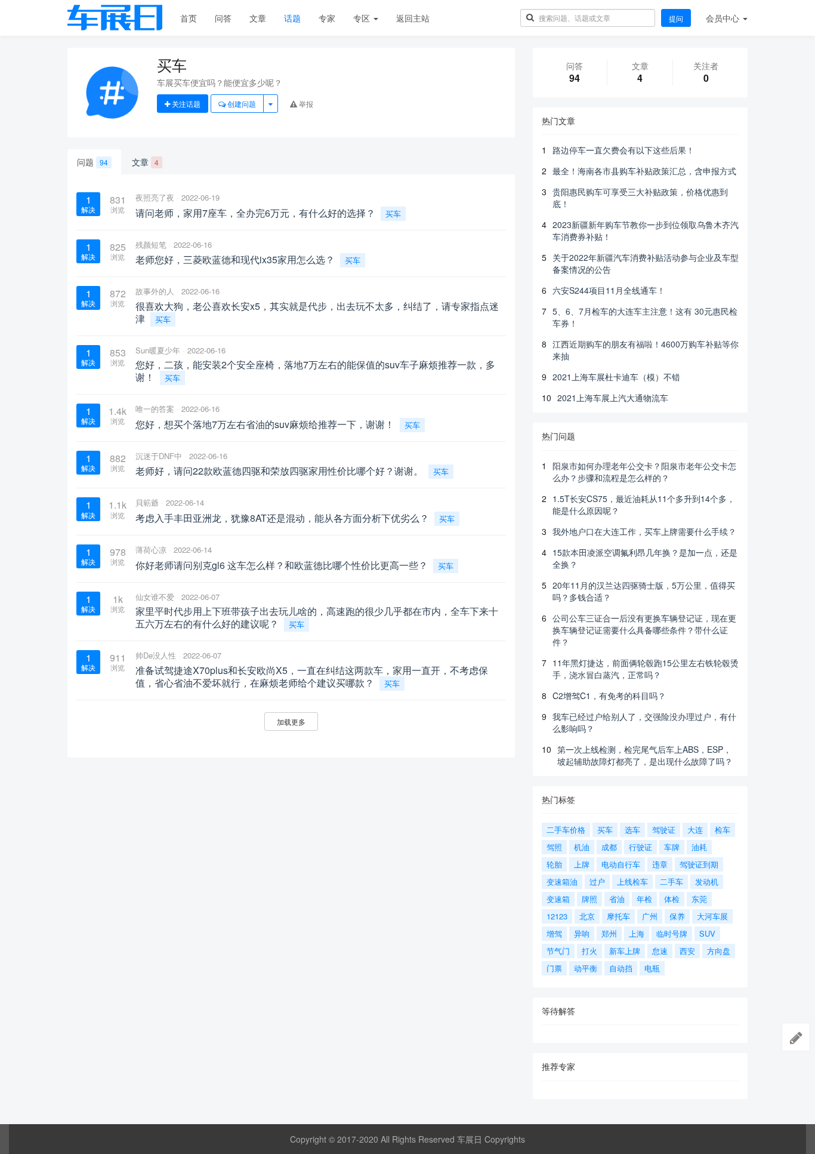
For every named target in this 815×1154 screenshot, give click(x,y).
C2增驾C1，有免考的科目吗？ (609, 695)
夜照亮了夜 (154, 197)
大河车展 (712, 916)
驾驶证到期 (699, 864)
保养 (677, 916)
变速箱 (558, 898)
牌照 (589, 898)
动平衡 (585, 968)
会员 (722, 18)
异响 (581, 933)
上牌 (581, 864)
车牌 (672, 847)
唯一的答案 (154, 408)
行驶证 (640, 847)
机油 (581, 847)
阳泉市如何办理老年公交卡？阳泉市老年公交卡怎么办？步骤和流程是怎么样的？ (644, 472)
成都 (609, 847)
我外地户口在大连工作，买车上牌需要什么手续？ (644, 531)
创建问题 (241, 104)
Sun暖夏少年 (157, 350)
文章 (257, 18)
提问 (676, 18)
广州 (649, 916)
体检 (672, 898)
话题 (292, 18)
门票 (554, 968)
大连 (695, 829)
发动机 (706, 881)
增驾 (554, 933)
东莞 (699, 898)
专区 (362, 18)
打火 (589, 950)
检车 (722, 829)
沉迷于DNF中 (158, 455)
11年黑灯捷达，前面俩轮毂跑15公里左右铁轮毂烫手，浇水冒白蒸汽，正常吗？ (645, 669)
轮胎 (554, 864)
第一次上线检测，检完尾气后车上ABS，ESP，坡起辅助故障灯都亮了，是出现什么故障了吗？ (645, 755)
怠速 (660, 950)
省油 (617, 898)
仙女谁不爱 (154, 596)
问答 (223, 18)
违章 (660, 864)
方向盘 (718, 950)
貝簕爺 (147, 502)
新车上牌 (624, 950)
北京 (587, 916)
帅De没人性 (155, 655)
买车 (393, 213)
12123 (557, 916)
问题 (92, 162)
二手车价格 (566, 829)
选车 (632, 829)
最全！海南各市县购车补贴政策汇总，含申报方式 (644, 171)
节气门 (558, 950)
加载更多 (291, 721)
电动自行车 (620, 864)
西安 (687, 950)
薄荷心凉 (150, 549)
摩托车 (618, 916)
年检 (644, 898)
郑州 (609, 933)
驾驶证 (663, 829)
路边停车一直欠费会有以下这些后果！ (623, 150)
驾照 (554, 847)
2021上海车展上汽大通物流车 (612, 398)
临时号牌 (671, 933)
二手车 (671, 881)
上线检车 (632, 881)
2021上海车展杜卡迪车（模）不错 (616, 377)
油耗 (699, 847)
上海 (636, 933)
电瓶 (652, 968)
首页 (188, 18)
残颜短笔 (150, 244)
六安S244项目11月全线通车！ (608, 290)
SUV (707, 933)
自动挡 (620, 968)
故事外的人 (154, 291)
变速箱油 (562, 881)
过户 (597, 881)
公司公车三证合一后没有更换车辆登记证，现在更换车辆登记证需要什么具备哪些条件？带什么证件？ (644, 630)
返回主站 (413, 18)
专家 (327, 18)
